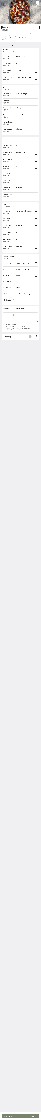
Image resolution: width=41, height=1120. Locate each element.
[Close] (37, 3)
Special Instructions (13, 309)
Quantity (7, 337)
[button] (20, 12)
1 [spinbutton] (33, 337)
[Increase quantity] (36, 336)
